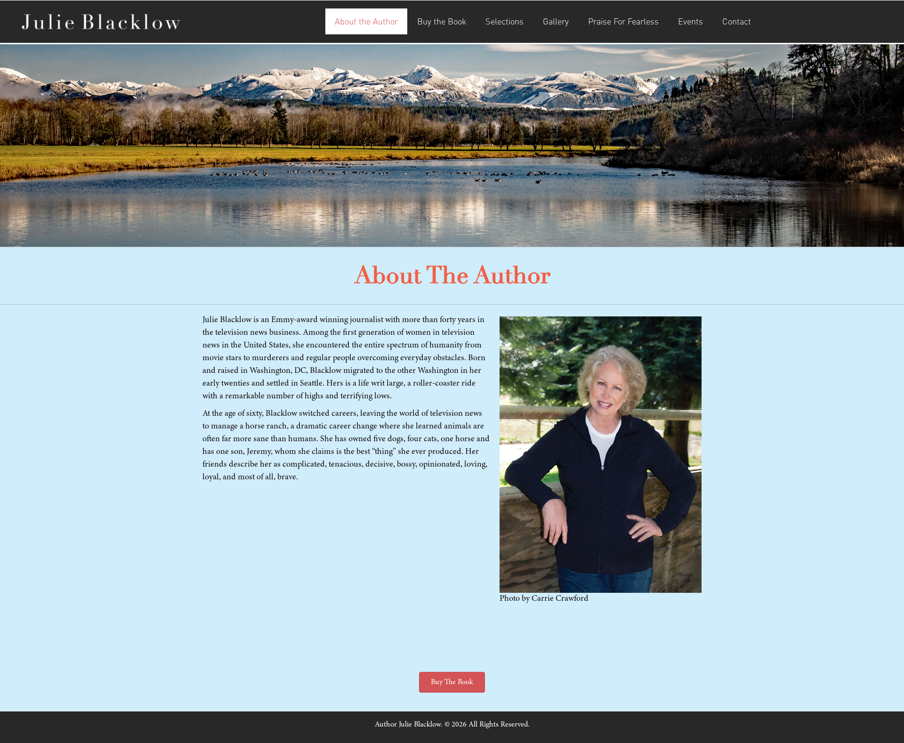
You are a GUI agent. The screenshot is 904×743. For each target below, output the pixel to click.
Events (690, 21)
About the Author (366, 21)
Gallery (556, 21)
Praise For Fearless (623, 21)
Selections (504, 21)
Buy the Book (441, 21)
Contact (736, 21)
